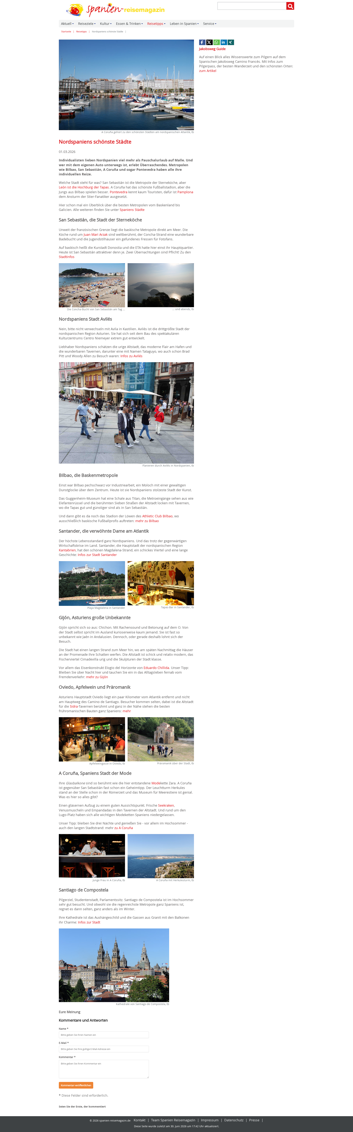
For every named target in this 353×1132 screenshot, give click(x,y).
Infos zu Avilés (131, 356)
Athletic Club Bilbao (157, 516)
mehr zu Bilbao (147, 521)
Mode (155, 783)
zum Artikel (207, 70)
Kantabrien (67, 550)
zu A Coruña (123, 828)
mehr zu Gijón (97, 677)
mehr (127, 711)
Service (210, 24)
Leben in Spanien (185, 24)
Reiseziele (87, 24)
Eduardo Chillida (156, 667)
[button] (202, 42)
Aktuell (68, 24)
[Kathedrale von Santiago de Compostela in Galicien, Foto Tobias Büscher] (114, 965)
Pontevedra (119, 192)
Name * (63, 1028)
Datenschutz (233, 1120)
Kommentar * (67, 1057)
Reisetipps (157, 24)
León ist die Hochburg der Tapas (84, 187)
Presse (254, 1120)
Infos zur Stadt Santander (97, 554)
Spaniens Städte (132, 209)
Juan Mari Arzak (96, 234)
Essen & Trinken (130, 24)
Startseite (66, 31)
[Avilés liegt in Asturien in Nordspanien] (126, 413)
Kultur (106, 24)
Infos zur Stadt (89, 922)
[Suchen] (290, 6)
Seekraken (166, 805)
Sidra (74, 706)
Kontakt (139, 1120)
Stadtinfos (66, 257)
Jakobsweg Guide (212, 49)
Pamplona (185, 192)
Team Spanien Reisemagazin (173, 1120)
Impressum (210, 1120)
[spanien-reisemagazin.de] (116, 10)
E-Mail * (64, 1043)
